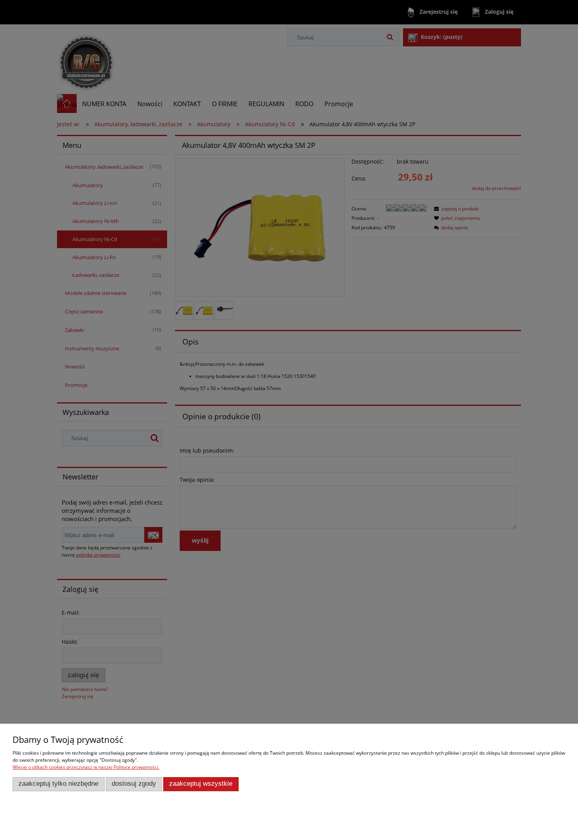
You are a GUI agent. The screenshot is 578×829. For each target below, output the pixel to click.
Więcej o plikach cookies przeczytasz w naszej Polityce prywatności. (86, 767)
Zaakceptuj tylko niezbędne (58, 783)
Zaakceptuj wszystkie (200, 783)
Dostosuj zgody (134, 783)
